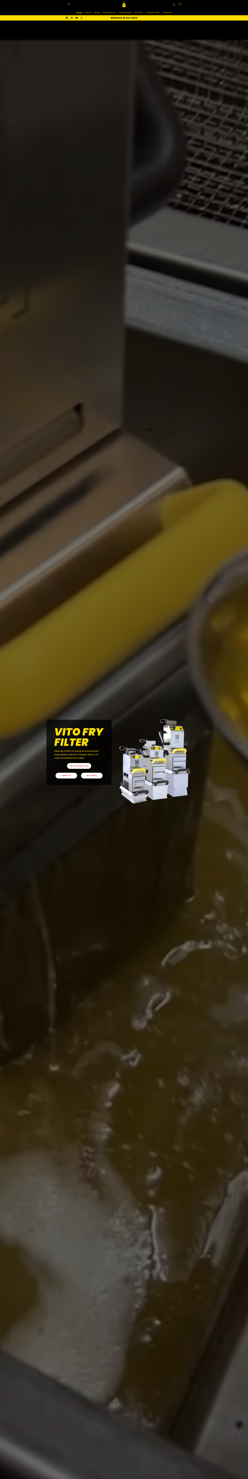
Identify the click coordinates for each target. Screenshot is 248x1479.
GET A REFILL (91, 776)
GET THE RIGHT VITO (79, 766)
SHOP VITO (66, 776)
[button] (69, 4)
